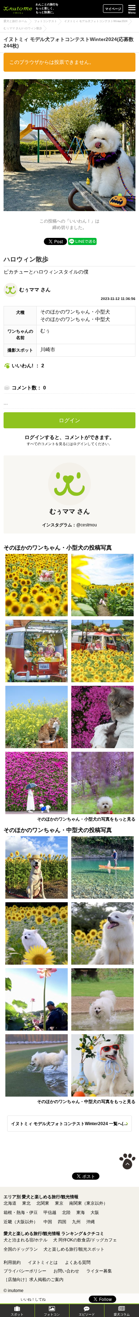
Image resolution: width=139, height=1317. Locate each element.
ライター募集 (99, 1270)
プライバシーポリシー (25, 1270)
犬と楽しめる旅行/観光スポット (73, 1249)
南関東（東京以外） (88, 1203)
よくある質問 (78, 1262)
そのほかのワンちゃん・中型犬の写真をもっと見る (86, 1101)
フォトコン (52, 1314)
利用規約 (12, 1262)
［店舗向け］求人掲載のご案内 (33, 1279)
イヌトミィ (18, 9)
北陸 (66, 1212)
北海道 (10, 1203)
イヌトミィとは (43, 1262)
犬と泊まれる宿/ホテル (25, 1239)
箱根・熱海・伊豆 (21, 1212)
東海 (80, 1212)
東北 (26, 1203)
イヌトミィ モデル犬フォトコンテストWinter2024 (95, 21)
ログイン (69, 420)
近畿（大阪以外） (21, 1221)
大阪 (95, 1212)
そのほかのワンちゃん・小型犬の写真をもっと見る (86, 819)
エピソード (87, 1314)
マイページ (113, 9)
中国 (47, 1221)
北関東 (42, 1203)
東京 (59, 1203)
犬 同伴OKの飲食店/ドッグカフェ (85, 1239)
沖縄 (90, 1221)
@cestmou (86, 524)
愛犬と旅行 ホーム (15, 21)
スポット (17, 1314)
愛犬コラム (122, 1314)
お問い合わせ (66, 1270)
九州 (76, 1221)
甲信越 (49, 1212)
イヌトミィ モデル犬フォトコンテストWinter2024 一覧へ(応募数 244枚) (71, 1123)
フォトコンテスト (45, 21)
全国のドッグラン (21, 1249)
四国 (62, 1221)
